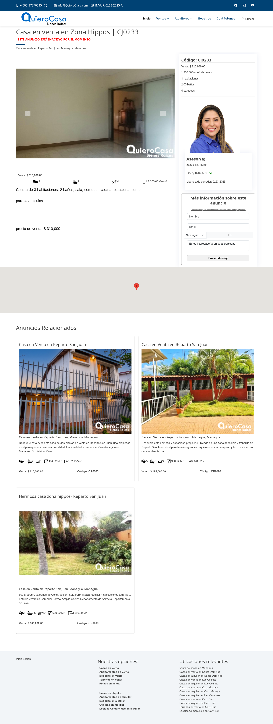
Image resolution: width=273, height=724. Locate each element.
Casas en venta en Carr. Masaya (198, 687)
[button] (28, 113)
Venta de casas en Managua (196, 667)
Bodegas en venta (110, 675)
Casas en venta (109, 667)
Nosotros (204, 18)
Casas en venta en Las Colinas (197, 679)
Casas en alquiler (110, 692)
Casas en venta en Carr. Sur (196, 699)
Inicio (147, 18)
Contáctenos (226, 18)
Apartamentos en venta (114, 671)
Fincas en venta (109, 683)
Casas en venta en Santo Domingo (199, 671)
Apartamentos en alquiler (115, 696)
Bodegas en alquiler (112, 700)
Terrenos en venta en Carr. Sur (197, 706)
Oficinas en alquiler (111, 704)
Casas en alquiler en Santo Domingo (200, 675)
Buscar (249, 18)
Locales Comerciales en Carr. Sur (199, 710)
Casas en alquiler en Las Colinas (198, 683)
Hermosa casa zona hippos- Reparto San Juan (62, 496)
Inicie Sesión (23, 658)
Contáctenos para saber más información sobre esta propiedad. (218, 210)
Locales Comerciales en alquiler (119, 708)
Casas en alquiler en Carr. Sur (197, 703)
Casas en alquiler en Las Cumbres (199, 695)
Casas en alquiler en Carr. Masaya (199, 691)
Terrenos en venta (110, 679)
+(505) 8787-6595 (197, 173)
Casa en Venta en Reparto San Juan (52, 344)
